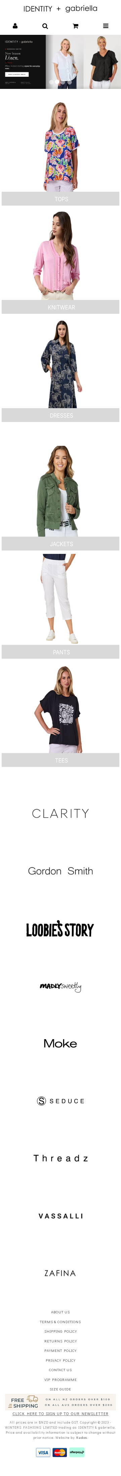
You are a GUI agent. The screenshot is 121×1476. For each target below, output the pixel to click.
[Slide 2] (57, 81)
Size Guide (60, 1388)
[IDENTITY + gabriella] (60, 8)
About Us (60, 1311)
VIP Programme (60, 1379)
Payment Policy (60, 1350)
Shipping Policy (60, 1331)
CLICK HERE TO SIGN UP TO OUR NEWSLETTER (60, 1413)
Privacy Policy (61, 1360)
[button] (15, 26)
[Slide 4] (69, 82)
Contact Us (60, 1369)
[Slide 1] (51, 82)
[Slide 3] (63, 82)
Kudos (81, 1437)
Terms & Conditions (60, 1321)
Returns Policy (60, 1340)
